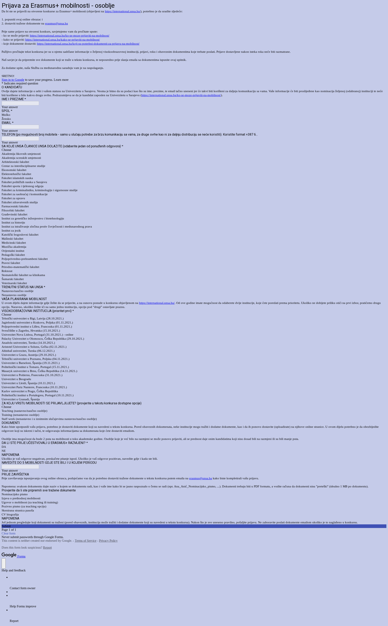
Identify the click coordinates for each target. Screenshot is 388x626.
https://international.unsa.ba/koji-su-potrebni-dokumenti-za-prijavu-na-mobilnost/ (88, 43)
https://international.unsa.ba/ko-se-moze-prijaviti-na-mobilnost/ (69, 35)
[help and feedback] (4, 563)
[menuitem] (198, 582)
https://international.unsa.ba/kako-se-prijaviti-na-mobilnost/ (62, 39)
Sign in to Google (13, 79)
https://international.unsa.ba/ (122, 11)
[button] (194, 526)
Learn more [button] (61, 79)
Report (47, 547)
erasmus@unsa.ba (56, 23)
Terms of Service (85, 540)
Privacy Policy (108, 540)
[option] (194, 150)
